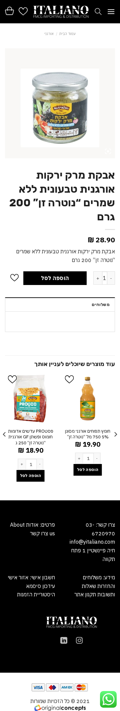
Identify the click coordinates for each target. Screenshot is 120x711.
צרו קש (40, 533)
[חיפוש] (98, 11)
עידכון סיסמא (40, 586)
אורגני (49, 33)
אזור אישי (18, 577)
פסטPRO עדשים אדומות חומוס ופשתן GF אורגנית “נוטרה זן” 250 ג (30, 437)
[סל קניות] (9, 11)
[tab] (60, 304)
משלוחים (101, 304)
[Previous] (115, 436)
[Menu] (111, 11)
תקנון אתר (85, 594)
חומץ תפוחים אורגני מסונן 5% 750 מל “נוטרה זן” (87, 434)
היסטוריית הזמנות (36, 594)
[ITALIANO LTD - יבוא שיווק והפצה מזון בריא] (61, 12)
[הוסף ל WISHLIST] (14, 278)
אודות (31, 524)
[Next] (4, 436)
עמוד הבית (67, 33)
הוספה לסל (55, 278)
